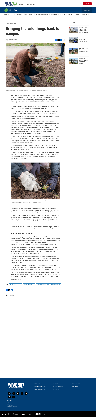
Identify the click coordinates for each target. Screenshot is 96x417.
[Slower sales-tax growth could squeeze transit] (73, 40)
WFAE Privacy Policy (76, 383)
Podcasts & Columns (42, 14)
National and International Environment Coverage (48, 284)
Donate (88, 3)
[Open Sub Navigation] (8, 14)
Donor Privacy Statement (58, 386)
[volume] (10, 10)
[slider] (12, 10)
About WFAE (37, 383)
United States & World (11, 23)
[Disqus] (48, 323)
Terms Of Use (75, 386)
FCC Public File (56, 389)
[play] (6, 10)
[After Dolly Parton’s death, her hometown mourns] (73, 51)
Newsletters (86, 14)
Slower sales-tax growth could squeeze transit (83, 39)
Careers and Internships (40, 389)
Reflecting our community (40, 386)
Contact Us (55, 383)
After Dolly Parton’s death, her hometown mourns (83, 50)
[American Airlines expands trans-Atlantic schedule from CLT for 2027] (73, 30)
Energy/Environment (29, 284)
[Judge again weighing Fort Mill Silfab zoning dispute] (73, 61)
